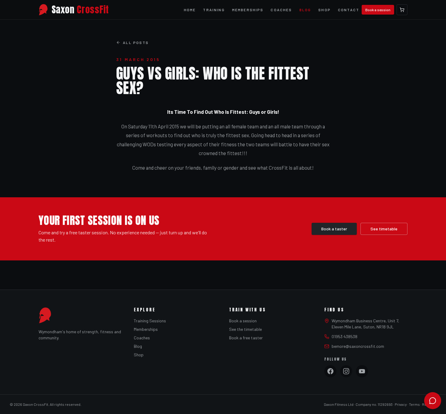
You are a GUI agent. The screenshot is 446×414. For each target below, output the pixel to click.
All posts (136, 42)
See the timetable (245, 329)
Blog (305, 10)
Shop (324, 10)
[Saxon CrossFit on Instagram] (346, 371)
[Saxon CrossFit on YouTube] (362, 371)
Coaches (281, 10)
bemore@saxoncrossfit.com (358, 346)
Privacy (401, 404)
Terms (414, 404)
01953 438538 (344, 336)
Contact (348, 10)
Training (214, 10)
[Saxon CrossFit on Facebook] (330, 371)
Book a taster (334, 228)
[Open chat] (432, 400)
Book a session (377, 10)
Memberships (248, 10)
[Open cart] (402, 9)
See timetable (383, 228)
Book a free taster (246, 337)
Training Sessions (150, 320)
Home (190, 10)
